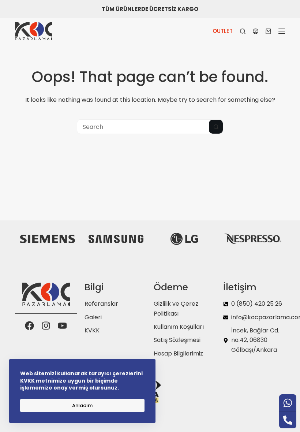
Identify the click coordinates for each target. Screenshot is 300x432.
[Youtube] (62, 325)
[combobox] (143, 126)
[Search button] (216, 127)
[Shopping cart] (268, 31)
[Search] (242, 31)
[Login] (255, 31)
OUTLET (223, 31)
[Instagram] (45, 325)
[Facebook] (29, 325)
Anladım (82, 405)
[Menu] (281, 31)
